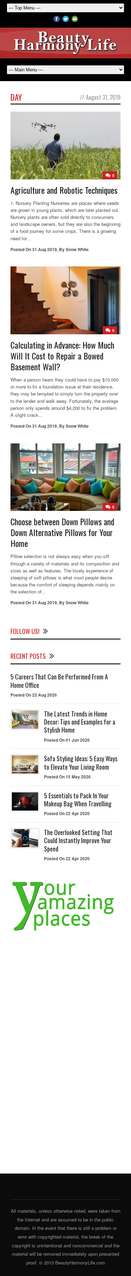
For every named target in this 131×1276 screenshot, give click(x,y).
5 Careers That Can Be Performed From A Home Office (59, 680)
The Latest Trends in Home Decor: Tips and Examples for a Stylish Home (79, 722)
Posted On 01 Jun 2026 (67, 740)
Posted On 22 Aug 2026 (33, 695)
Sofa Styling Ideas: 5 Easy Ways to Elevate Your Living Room (80, 762)
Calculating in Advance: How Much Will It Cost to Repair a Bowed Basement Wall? (62, 355)
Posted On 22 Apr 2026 (67, 813)
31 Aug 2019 (44, 249)
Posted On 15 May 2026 (67, 777)
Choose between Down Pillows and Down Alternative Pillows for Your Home (62, 532)
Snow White (77, 249)
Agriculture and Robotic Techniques (63, 190)
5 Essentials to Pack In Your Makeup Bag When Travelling (77, 799)
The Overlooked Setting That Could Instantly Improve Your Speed (78, 840)
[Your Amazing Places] (65, 930)
